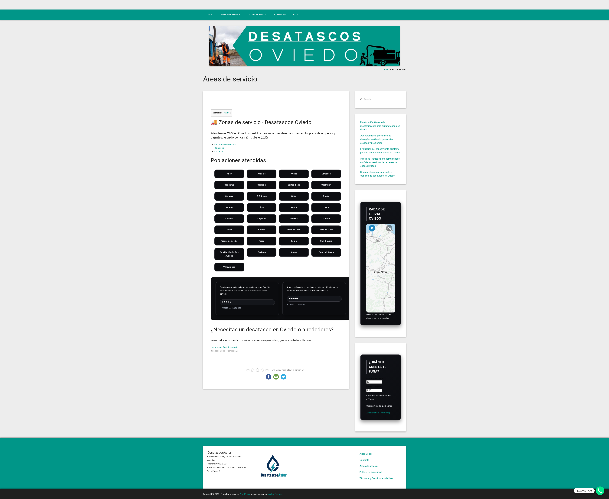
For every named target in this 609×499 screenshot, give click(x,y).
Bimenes (326, 174)
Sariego (262, 252)
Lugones (261, 218)
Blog (296, 14)
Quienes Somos (258, 14)
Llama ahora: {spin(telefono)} (224, 347)
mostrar (226, 113)
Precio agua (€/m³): (374, 387)
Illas (261, 207)
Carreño (261, 185)
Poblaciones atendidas (225, 144)
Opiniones (219, 148)
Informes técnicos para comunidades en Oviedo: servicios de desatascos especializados (380, 162)
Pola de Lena (293, 230)
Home (385, 69)
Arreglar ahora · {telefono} (378, 413)
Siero (294, 252)
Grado (229, 207)
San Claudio (326, 241)
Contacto (280, 14)
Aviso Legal (366, 453)
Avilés (294, 174)
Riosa (261, 241)
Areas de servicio (231, 14)
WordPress (245, 494)
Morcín (326, 218)
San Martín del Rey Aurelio (229, 254)
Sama (294, 241)
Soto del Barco (326, 252)
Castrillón (326, 185)
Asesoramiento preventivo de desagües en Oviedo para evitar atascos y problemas (376, 139)
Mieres (294, 218)
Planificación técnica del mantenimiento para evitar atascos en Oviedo (380, 126)
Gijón (294, 196)
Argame (262, 174)
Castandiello (294, 185)
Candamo (229, 185)
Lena (326, 207)
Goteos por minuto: (374, 378)
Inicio (210, 14)
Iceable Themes (275, 494)
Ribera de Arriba (229, 241)
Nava (229, 230)
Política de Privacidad (371, 472)
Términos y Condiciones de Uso (376, 478)
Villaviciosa (229, 267)
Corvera (229, 196)
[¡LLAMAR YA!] (600, 490)
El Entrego (262, 196)
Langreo (294, 207)
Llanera (229, 218)
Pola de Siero (326, 230)
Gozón (326, 196)
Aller (229, 174)
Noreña (261, 230)
